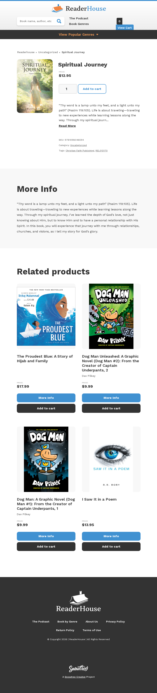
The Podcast (78, 18)
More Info (46, 398)
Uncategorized (48, 52)
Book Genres (79, 24)
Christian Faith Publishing (80, 150)
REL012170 (102, 150)
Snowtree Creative (75, 677)
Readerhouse (25, 52)
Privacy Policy (115, 621)
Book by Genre (67, 621)
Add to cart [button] (46, 408)
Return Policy (65, 630)
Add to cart (92, 89)
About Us (92, 621)
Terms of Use (92, 630)
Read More (67, 126)
